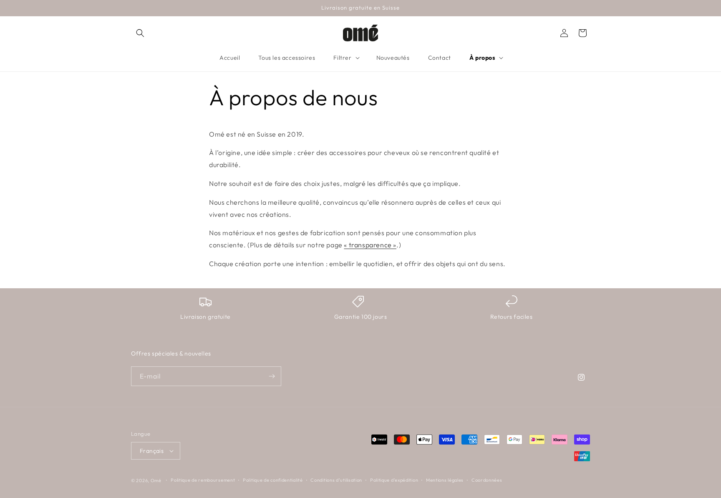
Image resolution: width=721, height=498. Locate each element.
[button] (140, 33)
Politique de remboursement (203, 480)
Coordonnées (486, 480)
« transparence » (370, 245)
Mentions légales (445, 480)
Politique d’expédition (394, 480)
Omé (156, 480)
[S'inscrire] (271, 376)
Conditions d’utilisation (336, 480)
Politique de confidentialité (273, 480)
